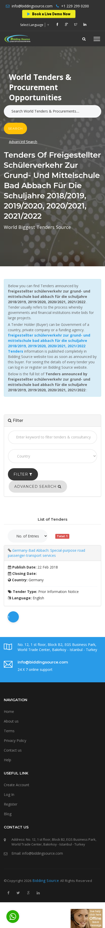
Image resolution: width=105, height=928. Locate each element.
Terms (9, 730)
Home (9, 711)
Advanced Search (23, 141)
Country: (19, 579)
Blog (7, 813)
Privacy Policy (15, 740)
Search (15, 128)
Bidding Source (46, 880)
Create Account (16, 784)
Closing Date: (24, 573)
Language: (21, 597)
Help (7, 759)
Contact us (13, 750)
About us (11, 721)
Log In (9, 794)
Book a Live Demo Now (50, 14)
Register (10, 804)
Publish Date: (23, 567)
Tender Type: (24, 591)
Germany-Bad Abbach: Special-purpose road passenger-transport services (46, 553)
